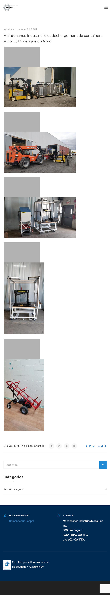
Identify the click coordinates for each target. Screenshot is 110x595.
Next (100, 446)
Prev (91, 446)
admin (10, 29)
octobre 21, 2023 (27, 29)
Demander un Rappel (21, 521)
